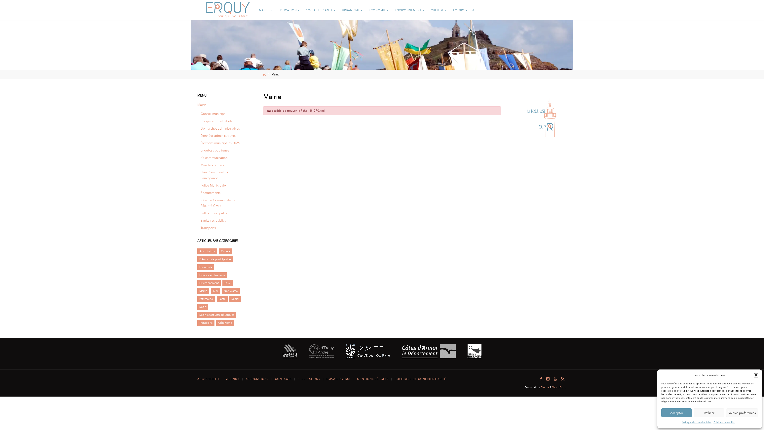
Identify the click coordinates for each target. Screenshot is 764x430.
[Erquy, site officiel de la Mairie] (228, 10)
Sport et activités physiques (216, 315)
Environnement (209, 283)
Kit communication (214, 158)
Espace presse (338, 378)
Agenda (233, 378)
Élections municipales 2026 (220, 143)
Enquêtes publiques (215, 150)
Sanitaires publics (213, 220)
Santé (222, 299)
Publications (309, 378)
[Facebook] (541, 379)
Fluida (544, 387)
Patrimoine (206, 299)
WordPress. (559, 387)
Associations (207, 251)
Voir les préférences (742, 413)
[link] (473, 10)
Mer (215, 291)
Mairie (202, 105)
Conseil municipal (213, 114)
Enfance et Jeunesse (212, 275)
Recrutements (210, 193)
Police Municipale (213, 185)
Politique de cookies (724, 422)
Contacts (283, 378)
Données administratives (218, 136)
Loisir (227, 283)
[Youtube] (555, 379)
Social (235, 299)
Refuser (709, 413)
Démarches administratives (220, 128)
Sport (202, 307)
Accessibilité (208, 378)
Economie (205, 267)
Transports (208, 228)
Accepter (676, 413)
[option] (541, 117)
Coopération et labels (216, 121)
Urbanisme (225, 322)
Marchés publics (212, 165)
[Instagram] (548, 379)
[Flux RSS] (563, 379)
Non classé (231, 291)
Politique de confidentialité (696, 422)
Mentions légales (373, 378)
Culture (225, 251)
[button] (756, 375)
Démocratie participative (215, 259)
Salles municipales (214, 213)
